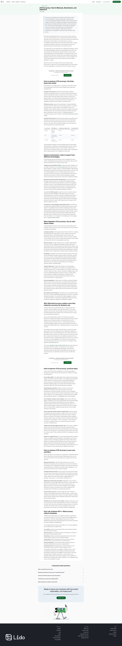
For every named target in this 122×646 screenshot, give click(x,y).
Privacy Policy (113, 628)
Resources (23, 1)
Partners (59, 628)
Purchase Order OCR (84, 634)
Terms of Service (113, 630)
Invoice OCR (85, 632)
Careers (114, 635)
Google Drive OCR (84, 637)
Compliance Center (112, 634)
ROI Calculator (58, 639)
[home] (2, 1)
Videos (59, 634)
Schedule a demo (61, 597)
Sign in (93, 1)
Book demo (98, 1)
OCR (46, 5)
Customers (17, 1)
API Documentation (57, 637)
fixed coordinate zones (63, 167)
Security (114, 632)
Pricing (13, 1)
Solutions (8, 1)
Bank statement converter (83, 635)
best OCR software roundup (53, 217)
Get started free (67, 75)
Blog (43, 5)
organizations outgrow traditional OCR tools (58, 345)
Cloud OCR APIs (47, 192)
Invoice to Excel (85, 630)
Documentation (58, 635)
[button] (9, 2)
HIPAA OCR (86, 628)
